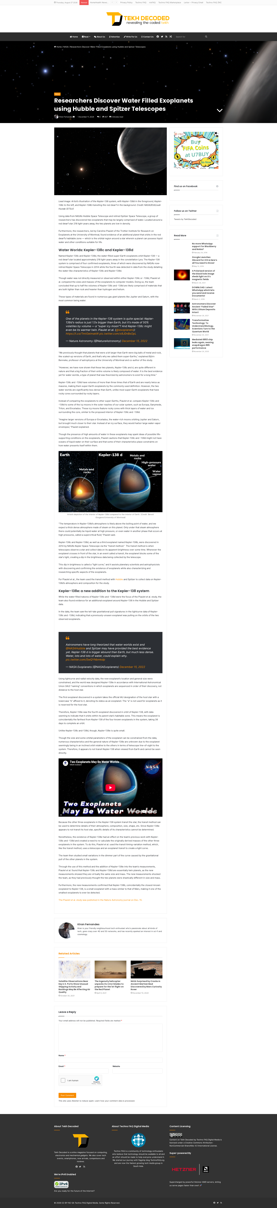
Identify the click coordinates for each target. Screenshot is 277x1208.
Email (62, 1066)
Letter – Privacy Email (193, 2)
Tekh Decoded (186, 1139)
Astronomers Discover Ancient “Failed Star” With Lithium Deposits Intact (204, 308)
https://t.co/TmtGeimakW (82, 333)
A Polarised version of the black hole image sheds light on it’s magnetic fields (203, 275)
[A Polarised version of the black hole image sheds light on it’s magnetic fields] (182, 275)
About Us (100, 37)
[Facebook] (77, 1167)
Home (75, 37)
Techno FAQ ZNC (213, 2)
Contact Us (148, 37)
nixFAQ (152, 2)
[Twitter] (81, 1167)
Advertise (115, 37)
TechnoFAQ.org (157, 1160)
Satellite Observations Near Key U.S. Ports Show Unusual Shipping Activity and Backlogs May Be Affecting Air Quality (74, 987)
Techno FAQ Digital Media (208, 1139)
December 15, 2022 (134, 341)
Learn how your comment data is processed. (115, 1101)
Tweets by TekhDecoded (185, 219)
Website (116, 1066)
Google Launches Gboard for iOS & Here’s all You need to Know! (204, 260)
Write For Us (131, 37)
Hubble (119, 579)
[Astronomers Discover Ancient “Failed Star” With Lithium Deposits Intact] (182, 308)
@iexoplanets (125, 330)
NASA (66, 47)
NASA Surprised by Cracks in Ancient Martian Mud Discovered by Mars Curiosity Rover (146, 985)
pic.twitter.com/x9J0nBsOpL (117, 333)
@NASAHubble (75, 648)
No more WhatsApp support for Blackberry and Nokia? (204, 246)
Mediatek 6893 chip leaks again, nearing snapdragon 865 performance (203, 343)
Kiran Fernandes (88, 924)
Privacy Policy (126, 2)
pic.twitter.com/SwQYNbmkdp (85, 659)
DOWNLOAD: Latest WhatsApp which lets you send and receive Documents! (203, 291)
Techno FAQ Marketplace (169, 2)
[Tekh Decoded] (138, 19)
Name (62, 1055)
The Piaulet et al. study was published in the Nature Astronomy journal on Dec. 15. (100, 900)
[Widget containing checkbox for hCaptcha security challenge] (80, 1080)
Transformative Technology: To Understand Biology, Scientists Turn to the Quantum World (203, 326)
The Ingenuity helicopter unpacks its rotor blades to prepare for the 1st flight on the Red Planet (109, 985)
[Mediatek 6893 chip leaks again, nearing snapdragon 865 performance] (182, 343)
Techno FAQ (140, 2)
